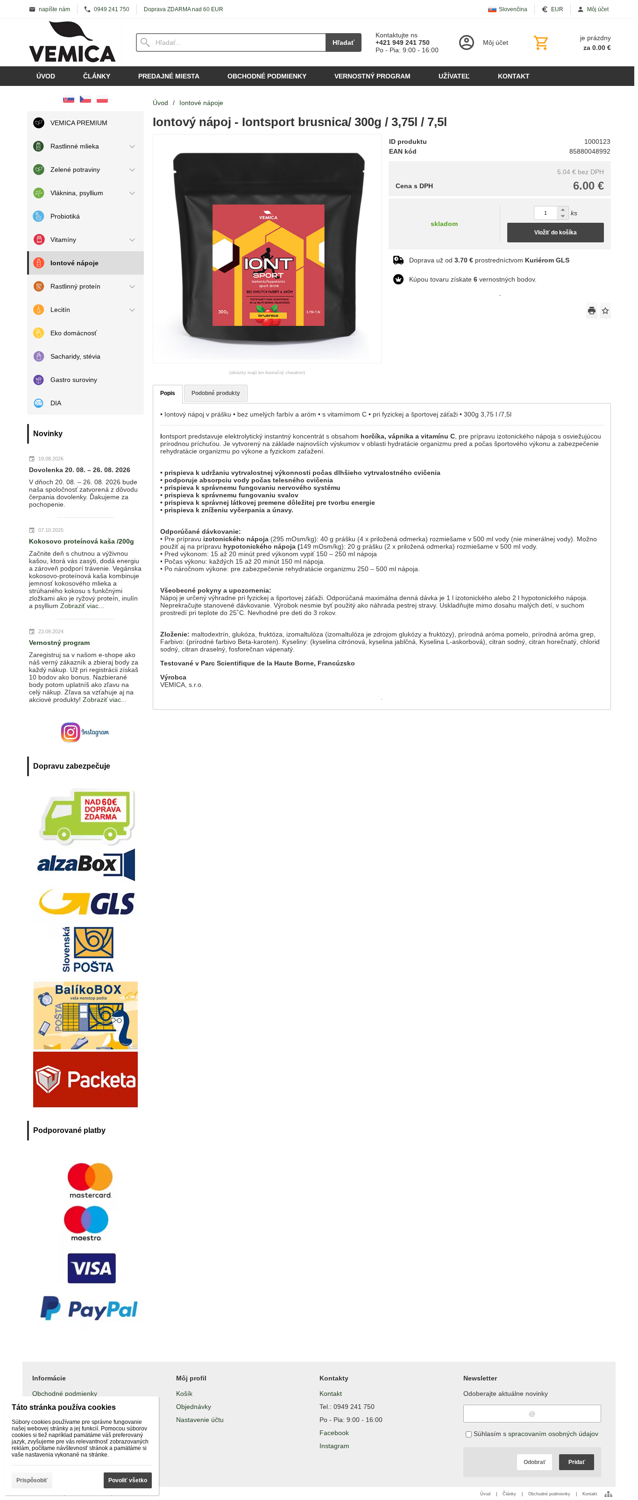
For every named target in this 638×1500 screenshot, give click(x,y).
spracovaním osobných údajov (553, 1433)
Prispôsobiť (32, 1480)
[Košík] (571, 42)
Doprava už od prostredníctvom (489, 260)
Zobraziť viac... (82, 605)
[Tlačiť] (591, 310)
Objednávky (193, 1406)
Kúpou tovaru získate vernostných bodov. (473, 279)
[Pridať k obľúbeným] (605, 310)
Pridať (576, 1462)
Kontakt (330, 1393)
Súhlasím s (535, 1433)
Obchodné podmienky (64, 1393)
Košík (184, 1393)
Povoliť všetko (127, 1480)
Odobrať (535, 1462)
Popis (167, 393)
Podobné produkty (215, 393)
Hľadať (343, 42)
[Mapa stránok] (608, 1494)
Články (509, 1494)
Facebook (334, 1432)
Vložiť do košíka (555, 232)
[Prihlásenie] (483, 42)
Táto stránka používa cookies (64, 1407)
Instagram (334, 1446)
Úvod (485, 1494)
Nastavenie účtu (200, 1419)
